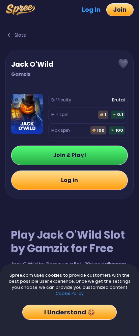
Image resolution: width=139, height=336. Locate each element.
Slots (20, 35)
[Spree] (22, 10)
